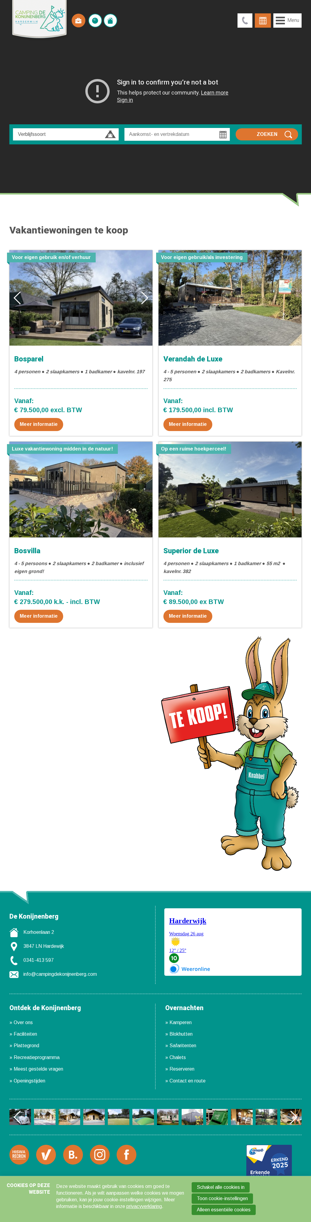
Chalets (177, 1057)
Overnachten (184, 1008)
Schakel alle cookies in (220, 1187)
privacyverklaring (144, 1206)
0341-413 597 (38, 960)
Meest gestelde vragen (38, 1069)
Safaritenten (182, 1045)
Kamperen (180, 1022)
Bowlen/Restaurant (95, 20)
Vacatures (78, 20)
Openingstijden (29, 1080)
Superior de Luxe (191, 551)
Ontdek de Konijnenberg (45, 1008)
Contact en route (187, 1080)
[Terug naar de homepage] (39, 20)
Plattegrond (26, 1045)
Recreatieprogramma (37, 1057)
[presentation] (20, 297)
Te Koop (110, 20)
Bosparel (28, 359)
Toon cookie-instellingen (222, 1198)
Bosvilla (27, 551)
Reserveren (181, 1069)
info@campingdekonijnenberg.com (60, 974)
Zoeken (267, 134)
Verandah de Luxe (192, 359)
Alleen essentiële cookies (224, 1209)
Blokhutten (181, 1034)
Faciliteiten (25, 1034)
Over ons (23, 1022)
